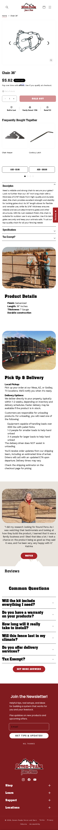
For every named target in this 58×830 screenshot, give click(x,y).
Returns (24, 824)
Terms (42, 820)
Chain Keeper (7, 152)
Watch (29, 555)
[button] (7, 7)
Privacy (50, 820)
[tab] (25, 176)
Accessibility (35, 824)
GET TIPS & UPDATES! (29, 735)
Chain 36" (14, 16)
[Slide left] (10, 43)
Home (4, 16)
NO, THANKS (29, 744)
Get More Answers (29, 669)
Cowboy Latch (35, 152)
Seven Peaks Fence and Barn (24, 820)
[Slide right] (48, 43)
